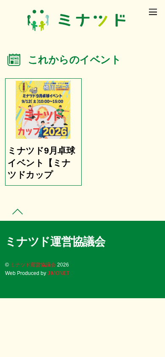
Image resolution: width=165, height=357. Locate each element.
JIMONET (58, 273)
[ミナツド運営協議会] (76, 32)
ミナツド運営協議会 (33, 264)
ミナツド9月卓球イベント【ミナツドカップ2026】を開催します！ (41, 175)
